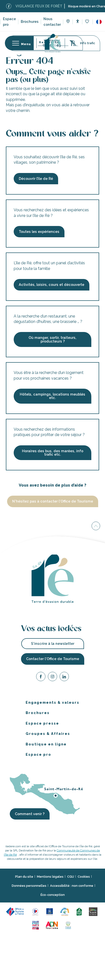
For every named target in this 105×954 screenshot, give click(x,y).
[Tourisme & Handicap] (50, 911)
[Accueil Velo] (80, 911)
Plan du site (24, 876)
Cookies (84, 876)
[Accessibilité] (77, 21)
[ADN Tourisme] (52, 924)
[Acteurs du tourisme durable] (69, 924)
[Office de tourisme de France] (16, 911)
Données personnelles (29, 886)
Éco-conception (53, 895)
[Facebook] (40, 677)
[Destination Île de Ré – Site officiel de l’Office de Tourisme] (52, 43)
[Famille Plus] (65, 911)
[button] (99, 21)
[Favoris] (87, 21)
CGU (70, 876)
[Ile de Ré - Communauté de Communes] (94, 911)
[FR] (99, 21)
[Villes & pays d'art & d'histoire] (36, 924)
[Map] (68, 22)
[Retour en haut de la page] (96, 526)
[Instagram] (52, 677)
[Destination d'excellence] (36, 911)
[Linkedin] (64, 677)
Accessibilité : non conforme (71, 886)
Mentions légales (50, 876)
